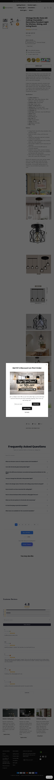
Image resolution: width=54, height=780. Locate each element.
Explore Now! (27, 408)
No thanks (27, 412)
